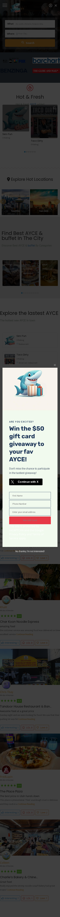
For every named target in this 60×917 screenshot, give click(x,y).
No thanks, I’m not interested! (29, 551)
